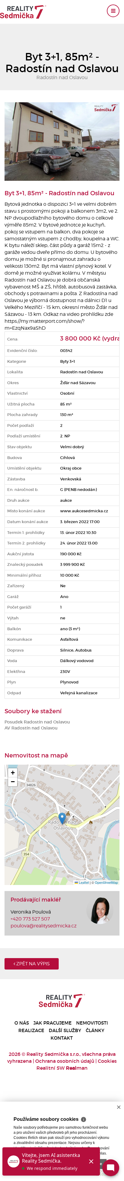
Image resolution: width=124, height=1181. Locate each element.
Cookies (107, 1061)
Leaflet (83, 882)
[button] (62, 819)
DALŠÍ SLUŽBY (65, 1030)
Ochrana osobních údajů (64, 1061)
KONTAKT (62, 1038)
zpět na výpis (32, 964)
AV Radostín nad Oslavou (31, 728)
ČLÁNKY (95, 1030)
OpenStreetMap (106, 882)
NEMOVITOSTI (92, 1023)
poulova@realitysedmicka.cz (43, 926)
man (77, 1068)
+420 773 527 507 (30, 919)
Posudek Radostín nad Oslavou (37, 722)
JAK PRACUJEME (52, 1023)
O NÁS (21, 1023)
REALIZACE (31, 1030)
